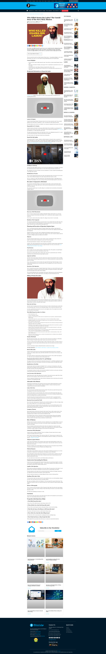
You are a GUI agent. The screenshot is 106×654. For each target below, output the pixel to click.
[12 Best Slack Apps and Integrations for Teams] (76, 152)
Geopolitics (41, 13)
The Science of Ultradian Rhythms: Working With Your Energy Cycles (53, 585)
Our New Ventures (65, 10)
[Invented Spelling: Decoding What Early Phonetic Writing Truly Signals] (76, 24)
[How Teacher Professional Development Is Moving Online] (76, 116)
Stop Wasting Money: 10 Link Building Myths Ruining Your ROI (35, 559)
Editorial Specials (37, 13)
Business (36, 10)
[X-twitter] (51, 637)
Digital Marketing (49, 10)
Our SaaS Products (56, 10)
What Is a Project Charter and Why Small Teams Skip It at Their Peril (68, 96)
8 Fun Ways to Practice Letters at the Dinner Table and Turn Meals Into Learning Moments (68, 120)
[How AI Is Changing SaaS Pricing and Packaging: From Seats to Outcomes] (76, 36)
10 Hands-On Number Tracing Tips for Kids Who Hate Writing (68, 124)
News (37, 22)
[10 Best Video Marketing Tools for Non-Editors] (76, 55)
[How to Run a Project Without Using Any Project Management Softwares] (76, 100)
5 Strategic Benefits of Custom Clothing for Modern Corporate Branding (68, 108)
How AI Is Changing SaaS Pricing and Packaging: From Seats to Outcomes (34, 585)
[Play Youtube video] (45, 108)
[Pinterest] (34, 45)
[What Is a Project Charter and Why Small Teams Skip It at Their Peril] (76, 95)
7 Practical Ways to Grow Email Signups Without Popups (68, 29)
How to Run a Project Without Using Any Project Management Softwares (68, 100)
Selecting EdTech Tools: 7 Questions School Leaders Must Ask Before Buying (68, 133)
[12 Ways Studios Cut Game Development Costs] (76, 75)
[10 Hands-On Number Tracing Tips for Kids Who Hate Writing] (76, 124)
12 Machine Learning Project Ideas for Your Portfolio (68, 59)
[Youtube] (59, 637)
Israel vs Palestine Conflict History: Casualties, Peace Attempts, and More (46, 347)
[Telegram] (42, 45)
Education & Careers (41, 10)
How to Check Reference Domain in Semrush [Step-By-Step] (35, 611)
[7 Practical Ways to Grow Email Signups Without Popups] (76, 29)
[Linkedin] (32, 45)
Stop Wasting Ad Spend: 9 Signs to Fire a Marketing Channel (68, 104)
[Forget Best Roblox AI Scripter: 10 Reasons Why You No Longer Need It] (76, 83)
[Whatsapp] (36, 45)
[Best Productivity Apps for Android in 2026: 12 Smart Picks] (76, 32)
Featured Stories (30, 22)
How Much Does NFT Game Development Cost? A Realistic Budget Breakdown (68, 79)
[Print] (41, 45)
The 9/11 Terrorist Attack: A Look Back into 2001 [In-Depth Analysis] (40, 142)
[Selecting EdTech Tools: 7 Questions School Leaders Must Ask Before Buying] (76, 132)
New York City (60, 129)
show (40, 53)
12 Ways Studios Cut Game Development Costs (68, 75)
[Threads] (57, 637)
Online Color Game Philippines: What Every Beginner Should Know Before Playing (69, 70)
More (60, 10)
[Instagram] (39, 45)
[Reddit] (31, 45)
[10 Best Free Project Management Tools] (76, 155)
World (39, 22)
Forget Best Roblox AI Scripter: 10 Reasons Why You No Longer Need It (68, 83)
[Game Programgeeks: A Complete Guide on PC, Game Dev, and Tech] (76, 66)
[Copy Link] (37, 45)
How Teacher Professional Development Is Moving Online (68, 116)
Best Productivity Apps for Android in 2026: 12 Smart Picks (68, 33)
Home (28, 13)
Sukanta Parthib (38, 631)
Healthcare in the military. (35, 437)
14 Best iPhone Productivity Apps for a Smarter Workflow (68, 52)
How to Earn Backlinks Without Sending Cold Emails (53, 611)
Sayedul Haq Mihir (37, 634)
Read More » (29, 562)
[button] (78, 10)
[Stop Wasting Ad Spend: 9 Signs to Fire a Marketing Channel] (76, 104)
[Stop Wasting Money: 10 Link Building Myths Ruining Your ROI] (76, 20)
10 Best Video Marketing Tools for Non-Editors (68, 56)
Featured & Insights (32, 13)
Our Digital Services (52, 639)
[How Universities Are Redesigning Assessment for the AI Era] (76, 128)
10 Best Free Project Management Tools (67, 156)
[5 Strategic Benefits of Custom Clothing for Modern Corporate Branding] (76, 108)
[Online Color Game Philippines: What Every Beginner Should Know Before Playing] (76, 70)
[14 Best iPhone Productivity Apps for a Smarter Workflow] (76, 52)
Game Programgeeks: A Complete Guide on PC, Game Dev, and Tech (68, 66)
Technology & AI (31, 10)
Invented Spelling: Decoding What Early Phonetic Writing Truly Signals (53, 559)
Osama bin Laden (30, 95)
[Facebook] (28, 45)
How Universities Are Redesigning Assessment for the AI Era (69, 128)
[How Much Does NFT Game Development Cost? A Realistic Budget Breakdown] (76, 78)
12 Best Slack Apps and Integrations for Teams (67, 152)
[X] (29, 45)
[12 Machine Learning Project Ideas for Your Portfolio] (76, 59)
